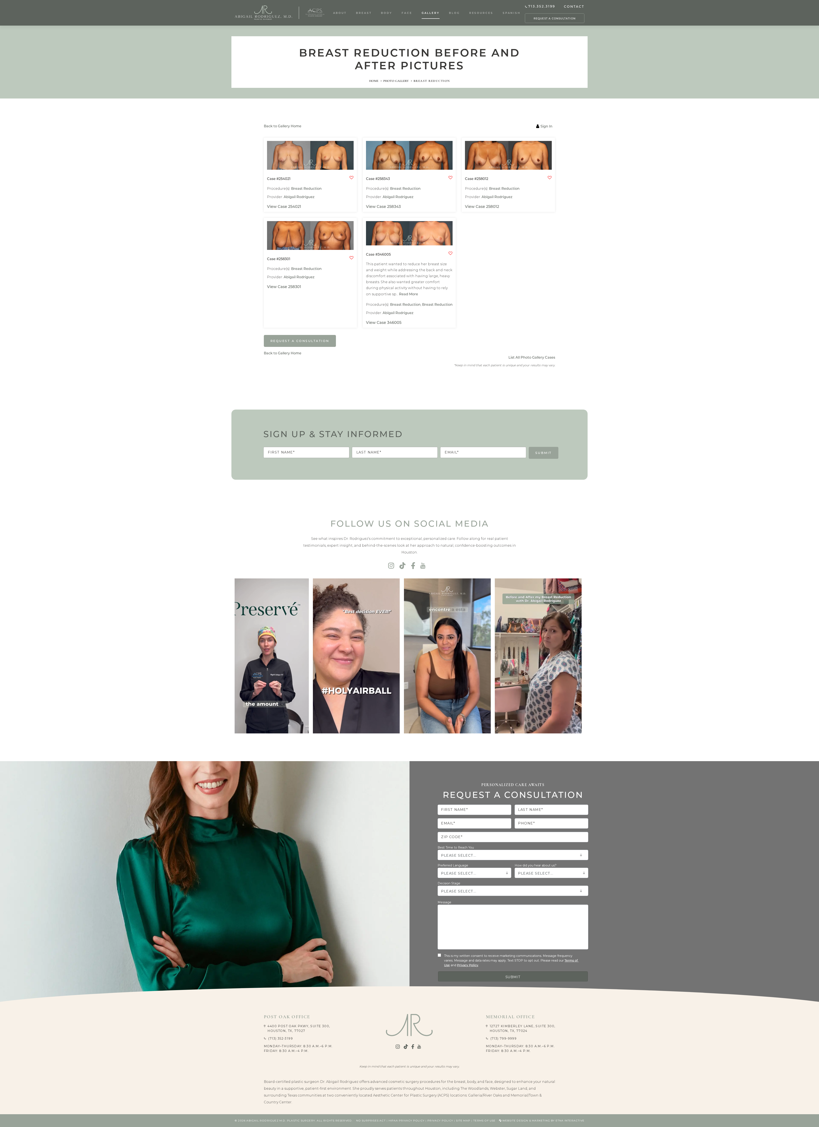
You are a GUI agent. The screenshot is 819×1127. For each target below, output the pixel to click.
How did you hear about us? (535, 865)
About (340, 12)
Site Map (463, 1120)
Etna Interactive (570, 1120)
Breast (364, 12)
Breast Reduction (306, 188)
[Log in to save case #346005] (450, 254)
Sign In (546, 126)
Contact (574, 6)
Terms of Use (484, 1120)
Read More (408, 294)
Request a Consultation (555, 18)
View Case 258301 (284, 286)
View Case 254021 (284, 206)
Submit (543, 453)
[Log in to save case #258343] (450, 178)
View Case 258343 (383, 206)
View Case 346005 (383, 322)
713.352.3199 (541, 6)
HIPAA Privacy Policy (406, 1120)
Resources (481, 12)
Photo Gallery (396, 81)
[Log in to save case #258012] (549, 178)
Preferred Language (453, 865)
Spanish (512, 12)
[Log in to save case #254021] (351, 178)
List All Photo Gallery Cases (531, 357)
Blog (454, 12)
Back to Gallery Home (282, 126)
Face (407, 12)
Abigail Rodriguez (299, 196)
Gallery (431, 12)
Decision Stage (449, 883)
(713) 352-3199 (280, 1038)
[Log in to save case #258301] (351, 258)
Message (444, 902)
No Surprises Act (371, 1120)
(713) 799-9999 (503, 1038)
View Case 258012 (482, 206)
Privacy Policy (467, 965)
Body (386, 12)
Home (373, 81)
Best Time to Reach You (456, 847)
